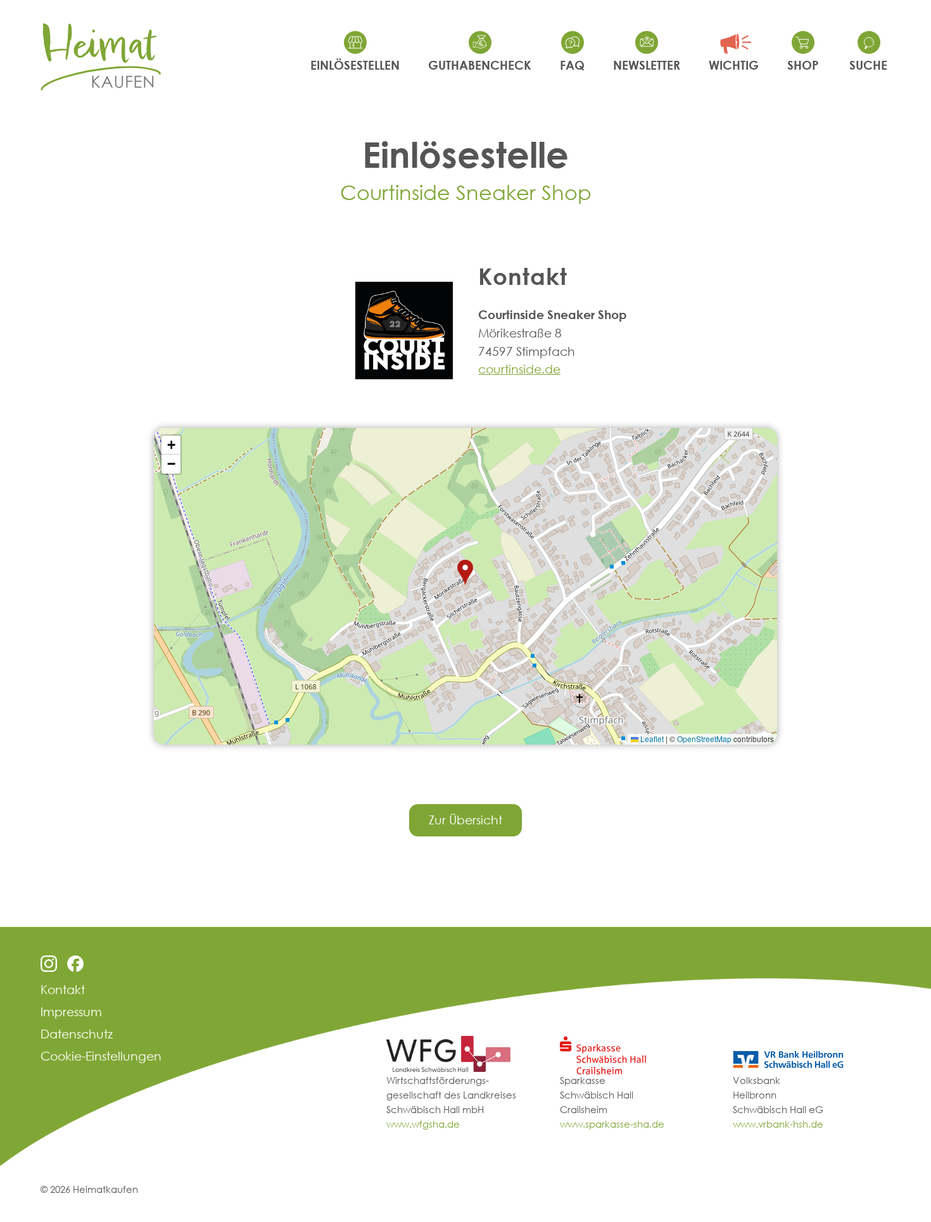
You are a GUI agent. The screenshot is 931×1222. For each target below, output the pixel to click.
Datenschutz (77, 1033)
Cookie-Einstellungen (101, 1056)
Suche (868, 65)
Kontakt (63, 989)
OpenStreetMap (704, 738)
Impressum (71, 1011)
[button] (465, 573)
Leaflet (651, 738)
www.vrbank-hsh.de (778, 1124)
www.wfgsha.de (423, 1124)
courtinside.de (519, 369)
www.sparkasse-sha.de (612, 1124)
